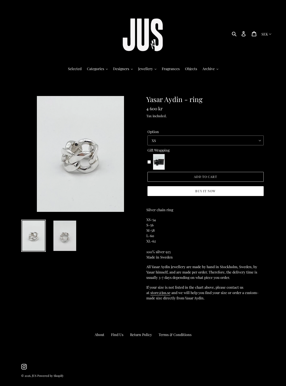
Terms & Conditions (175, 334)
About (99, 334)
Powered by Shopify (50, 376)
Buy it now (205, 191)
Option (153, 131)
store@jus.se (160, 292)
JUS (34, 376)
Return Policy (141, 334)
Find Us (117, 334)
